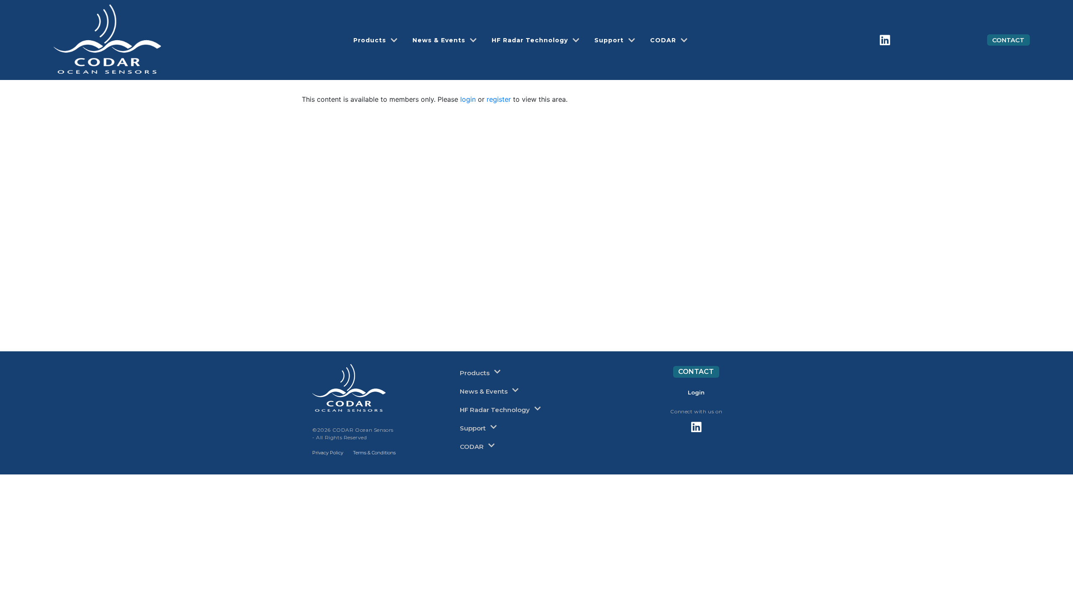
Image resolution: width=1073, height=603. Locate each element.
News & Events (438, 40)
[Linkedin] (885, 40)
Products (369, 40)
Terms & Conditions (374, 453)
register (499, 99)
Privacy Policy (327, 453)
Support (609, 40)
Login (696, 392)
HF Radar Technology (530, 40)
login (468, 99)
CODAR (663, 40)
